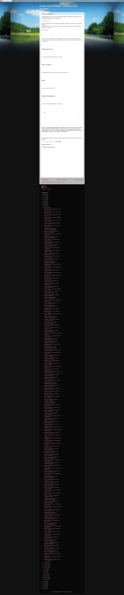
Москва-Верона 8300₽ (47, 56)
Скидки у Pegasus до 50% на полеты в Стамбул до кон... (52, 256)
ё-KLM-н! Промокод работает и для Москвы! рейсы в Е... (51, 303)
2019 (44, 206)
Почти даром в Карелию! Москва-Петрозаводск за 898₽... (51, 237)
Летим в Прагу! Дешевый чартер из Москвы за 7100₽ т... (51, 480)
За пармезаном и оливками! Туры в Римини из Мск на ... (51, 281)
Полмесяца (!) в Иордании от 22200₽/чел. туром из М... (52, 223)
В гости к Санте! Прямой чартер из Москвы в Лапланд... (51, 259)
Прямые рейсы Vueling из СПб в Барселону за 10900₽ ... (50, 232)
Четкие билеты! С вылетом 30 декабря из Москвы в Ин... (52, 441)
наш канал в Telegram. (55, 130)
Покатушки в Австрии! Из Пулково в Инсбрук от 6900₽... (51, 496)
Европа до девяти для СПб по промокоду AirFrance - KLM (50, 347)
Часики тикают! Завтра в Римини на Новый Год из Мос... (51, 386)
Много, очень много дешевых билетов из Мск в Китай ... (52, 210)
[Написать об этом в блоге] (57, 141)
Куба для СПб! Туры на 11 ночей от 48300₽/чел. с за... (51, 284)
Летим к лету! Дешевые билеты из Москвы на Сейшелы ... (51, 551)
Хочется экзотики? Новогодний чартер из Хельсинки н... (52, 535)
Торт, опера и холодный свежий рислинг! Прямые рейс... (50, 524)
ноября (45, 562)
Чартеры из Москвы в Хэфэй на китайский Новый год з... (50, 317)
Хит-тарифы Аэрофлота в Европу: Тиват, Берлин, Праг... (51, 245)
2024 (44, 197)
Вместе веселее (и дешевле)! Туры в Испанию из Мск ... (51, 279)
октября (46, 563)
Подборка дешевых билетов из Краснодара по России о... (50, 513)
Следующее (45, 179)
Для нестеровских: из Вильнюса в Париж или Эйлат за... (51, 306)
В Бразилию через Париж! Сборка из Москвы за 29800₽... (51, 356)
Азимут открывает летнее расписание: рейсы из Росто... (52, 226)
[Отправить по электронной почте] (56, 141)
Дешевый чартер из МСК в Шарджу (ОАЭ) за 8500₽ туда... (51, 295)
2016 (44, 584)
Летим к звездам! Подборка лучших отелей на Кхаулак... (51, 375)
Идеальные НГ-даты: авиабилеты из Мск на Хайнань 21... (51, 422)
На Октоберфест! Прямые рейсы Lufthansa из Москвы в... (51, 342)
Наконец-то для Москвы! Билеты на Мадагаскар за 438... (51, 419)
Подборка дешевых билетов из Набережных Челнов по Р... (50, 383)
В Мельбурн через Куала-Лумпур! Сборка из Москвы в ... (51, 518)
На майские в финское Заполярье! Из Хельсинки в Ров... (52, 515)
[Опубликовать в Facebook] (59, 141)
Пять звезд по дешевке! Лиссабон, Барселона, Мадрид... (51, 543)
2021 (44, 202)
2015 (44, 586)
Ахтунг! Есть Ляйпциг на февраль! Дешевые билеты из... (51, 254)
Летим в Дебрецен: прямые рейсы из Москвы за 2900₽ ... (52, 243)
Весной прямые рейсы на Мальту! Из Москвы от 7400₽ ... (52, 408)
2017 (44, 583)
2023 (44, 199)
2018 (44, 581)
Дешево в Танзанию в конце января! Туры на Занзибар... (51, 471)
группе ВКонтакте (64, 131)
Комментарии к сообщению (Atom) (56, 182)
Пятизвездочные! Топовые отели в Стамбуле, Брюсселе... (51, 452)
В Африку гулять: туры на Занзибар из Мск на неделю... (52, 312)
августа (45, 567)
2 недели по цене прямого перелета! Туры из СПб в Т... (52, 391)
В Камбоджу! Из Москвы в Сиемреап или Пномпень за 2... (51, 320)
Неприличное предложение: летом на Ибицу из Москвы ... (52, 389)
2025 (44, 195)
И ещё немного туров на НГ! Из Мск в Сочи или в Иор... (52, 491)
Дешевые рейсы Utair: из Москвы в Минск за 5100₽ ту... (51, 455)
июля (45, 569)
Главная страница (61, 179)
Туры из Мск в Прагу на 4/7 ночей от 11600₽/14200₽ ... (51, 309)
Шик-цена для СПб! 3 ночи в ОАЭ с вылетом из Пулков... (51, 394)
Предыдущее (78, 179)
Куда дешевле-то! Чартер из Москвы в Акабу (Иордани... (52, 460)
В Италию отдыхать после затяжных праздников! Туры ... (51, 369)
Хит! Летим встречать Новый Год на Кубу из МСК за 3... (51, 538)
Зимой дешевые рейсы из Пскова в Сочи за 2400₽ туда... (51, 449)
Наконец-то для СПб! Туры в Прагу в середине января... (51, 325)
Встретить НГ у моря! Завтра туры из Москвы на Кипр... (51, 447)
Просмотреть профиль (46, 189)
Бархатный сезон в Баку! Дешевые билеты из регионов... (51, 482)
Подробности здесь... (46, 20)
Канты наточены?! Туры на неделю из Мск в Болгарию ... (52, 510)
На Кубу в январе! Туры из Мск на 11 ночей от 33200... (51, 364)
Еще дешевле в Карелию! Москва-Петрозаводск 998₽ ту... (51, 458)
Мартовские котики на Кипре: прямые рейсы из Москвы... (52, 560)
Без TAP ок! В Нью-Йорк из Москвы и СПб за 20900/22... (51, 411)
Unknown (45, 187)
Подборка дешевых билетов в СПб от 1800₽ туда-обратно (52, 463)
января (45, 579)
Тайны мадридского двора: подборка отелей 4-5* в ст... (52, 405)
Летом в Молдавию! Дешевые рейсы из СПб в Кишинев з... (52, 372)
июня (45, 570)
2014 (44, 588)
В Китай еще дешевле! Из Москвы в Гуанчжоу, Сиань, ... (51, 270)
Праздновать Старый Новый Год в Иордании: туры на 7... (51, 378)
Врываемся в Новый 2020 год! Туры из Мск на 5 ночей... (52, 361)
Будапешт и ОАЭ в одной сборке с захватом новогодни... (51, 358)
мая (45, 572)
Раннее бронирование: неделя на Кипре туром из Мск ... (51, 292)
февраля (46, 577)
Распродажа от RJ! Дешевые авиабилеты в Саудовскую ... (50, 229)
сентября (46, 565)
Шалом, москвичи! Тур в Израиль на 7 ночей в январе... (52, 240)
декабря (46, 207)
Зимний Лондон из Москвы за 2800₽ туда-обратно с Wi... (51, 546)
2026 (44, 194)
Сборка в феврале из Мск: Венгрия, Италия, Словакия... (51, 485)
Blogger (70, 591)
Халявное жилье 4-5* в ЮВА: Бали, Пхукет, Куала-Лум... (51, 502)
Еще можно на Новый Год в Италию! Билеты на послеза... (51, 433)
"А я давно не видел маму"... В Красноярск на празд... (50, 262)
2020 (44, 204)
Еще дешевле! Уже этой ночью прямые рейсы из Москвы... (52, 380)
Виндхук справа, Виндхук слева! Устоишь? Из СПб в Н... (50, 477)
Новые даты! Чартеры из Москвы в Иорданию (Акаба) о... (51, 331)
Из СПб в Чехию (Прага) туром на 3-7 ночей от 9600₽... (52, 488)
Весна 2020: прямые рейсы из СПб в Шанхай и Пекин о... (51, 549)
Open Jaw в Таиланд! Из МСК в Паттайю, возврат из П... (50, 540)
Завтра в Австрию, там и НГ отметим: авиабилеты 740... (52, 425)
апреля (45, 574)
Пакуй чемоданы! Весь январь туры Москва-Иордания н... (51, 287)
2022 (44, 201)
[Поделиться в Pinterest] (60, 141)
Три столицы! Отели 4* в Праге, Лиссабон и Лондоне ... (50, 323)
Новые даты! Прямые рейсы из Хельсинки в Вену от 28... (50, 298)
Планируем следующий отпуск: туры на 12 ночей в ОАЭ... (52, 350)
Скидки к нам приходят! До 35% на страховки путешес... (51, 414)
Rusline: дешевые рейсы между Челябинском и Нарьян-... (50, 499)
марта (45, 575)
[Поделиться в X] (58, 141)
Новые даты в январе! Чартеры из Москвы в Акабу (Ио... (51, 400)
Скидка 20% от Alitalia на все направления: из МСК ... (50, 402)
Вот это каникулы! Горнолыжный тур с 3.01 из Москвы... (52, 397)
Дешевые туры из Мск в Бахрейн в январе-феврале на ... (51, 339)
